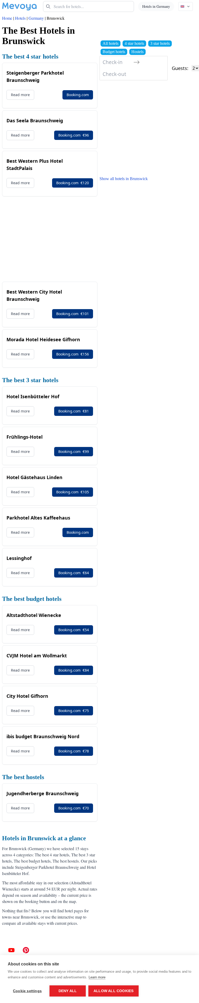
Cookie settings (27, 991)
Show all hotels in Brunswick (124, 178)
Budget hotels (114, 51)
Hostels (137, 51)
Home (7, 18)
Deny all (68, 991)
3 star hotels (160, 43)
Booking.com (78, 94)
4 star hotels (134, 43)
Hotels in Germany (156, 6)
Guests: (180, 68)
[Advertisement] (49, 239)
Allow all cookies (113, 991)
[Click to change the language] (185, 6)
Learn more (97, 977)
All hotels (110, 43)
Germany (36, 18)
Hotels (20, 18)
